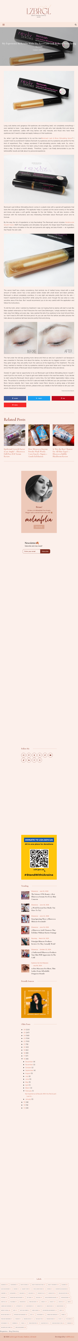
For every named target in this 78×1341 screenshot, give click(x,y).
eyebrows (3, 1293)
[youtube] (50, 755)
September (29, 1070)
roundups (17, 1318)
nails (61, 1310)
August (28, 1073)
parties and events (5, 1314)
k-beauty (52, 1301)
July (27, 1076)
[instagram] (39, 760)
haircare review (64, 1297)
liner (69, 1301)
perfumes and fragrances (19, 1314)
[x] (39, 755)
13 (25, 1108)
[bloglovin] (34, 760)
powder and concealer (52, 1314)
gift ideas (29, 1297)
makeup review (60, 1306)
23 (25, 1038)
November (29, 1065)
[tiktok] (23, 760)
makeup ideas (49, 1306)
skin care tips (39, 1318)
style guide (68, 1318)
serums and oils (27, 1318)
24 (25, 1035)
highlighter (22, 1301)
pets (31, 1314)
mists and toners (24, 1310)
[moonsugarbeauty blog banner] (36, 989)
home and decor (32, 1301)
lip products (19, 1306)
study (59, 1318)
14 (25, 1105)
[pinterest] (29, 755)
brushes (15, 1288)
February (28, 1091)
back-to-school (24, 1284)
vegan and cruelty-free (57, 1323)
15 (25, 1102)
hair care (38, 1297)
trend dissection (32, 1323)
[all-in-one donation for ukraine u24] (39, 836)
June (27, 1079)
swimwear (14, 1323)
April (27, 1085)
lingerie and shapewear (6, 1306)
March (27, 1088)
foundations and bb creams (16, 1297)
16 (25, 1059)
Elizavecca (34, 891)
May (27, 1082)
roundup (34, 938)
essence (49, 1288)
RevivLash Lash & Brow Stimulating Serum (56, 138)
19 (25, 1050)
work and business (20, 1327)
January (28, 1099)
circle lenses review (38, 1288)
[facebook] (45, 755)
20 (25, 1047)
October (28, 1068)
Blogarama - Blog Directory (9, 1331)
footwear (3, 1297)
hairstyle (3, 1301)
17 (24, 1056)
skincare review (50, 1318)
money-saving (35, 1310)
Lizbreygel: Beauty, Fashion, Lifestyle (23, 1337)
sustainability (4, 1323)
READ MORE (39, 526)
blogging (64, 1284)
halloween (12, 1301)
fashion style (41, 1293)
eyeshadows (12, 1293)
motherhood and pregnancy (49, 1310)
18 (25, 1053)
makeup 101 (39, 1306)
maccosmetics (29, 1306)
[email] (23, 755)
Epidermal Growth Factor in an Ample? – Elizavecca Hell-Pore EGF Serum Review (14, 453)
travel (22, 1323)
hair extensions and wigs (50, 1297)
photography (40, 1314)
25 (25, 1033)
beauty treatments (52, 1284)
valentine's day (44, 1323)
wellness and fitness (6, 1327)
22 (25, 1041)
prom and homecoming (6, 1318)
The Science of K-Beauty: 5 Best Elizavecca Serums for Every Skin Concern (43, 896)
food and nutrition (63, 1293)
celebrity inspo (25, 1288)
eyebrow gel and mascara (39, 963)
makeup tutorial (4, 1310)
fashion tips (51, 1293)
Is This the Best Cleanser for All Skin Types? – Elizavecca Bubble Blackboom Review (63, 453)
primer (63, 1314)
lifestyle (61, 1301)
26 (25, 1030)
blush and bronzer (5, 1288)
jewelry (43, 1301)
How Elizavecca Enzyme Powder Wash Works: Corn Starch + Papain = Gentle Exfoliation (38, 453)
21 (25, 1044)
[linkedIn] (29, 760)
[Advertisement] (36, 798)
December (29, 1062)
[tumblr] (34, 755)
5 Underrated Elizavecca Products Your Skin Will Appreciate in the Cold (43, 955)
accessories (13, 1284)
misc (14, 1310)
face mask (22, 1293)
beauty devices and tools (37, 1284)
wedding (69, 1323)
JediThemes (69, 1337)
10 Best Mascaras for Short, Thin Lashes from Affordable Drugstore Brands (43, 971)
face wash (31, 1293)
